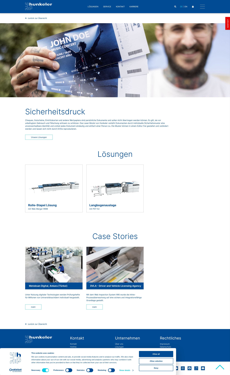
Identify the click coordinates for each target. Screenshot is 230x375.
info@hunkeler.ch (203, 367)
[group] (54, 188)
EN (186, 6)
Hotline (73, 347)
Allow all (156, 354)
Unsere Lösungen (39, 137)
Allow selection (156, 361)
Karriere (133, 6)
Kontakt (120, 6)
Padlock (193, 7)
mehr (33, 307)
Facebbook (189, 367)
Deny (156, 368)
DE (181, 6)
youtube (176, 367)
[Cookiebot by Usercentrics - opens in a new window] (15, 370)
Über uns (119, 344)
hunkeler (196, 367)
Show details (124, 370)
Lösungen (93, 6)
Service (107, 6)
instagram (183, 367)
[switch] (68, 370)
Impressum (165, 344)
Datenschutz (165, 347)
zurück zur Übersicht (37, 18)
